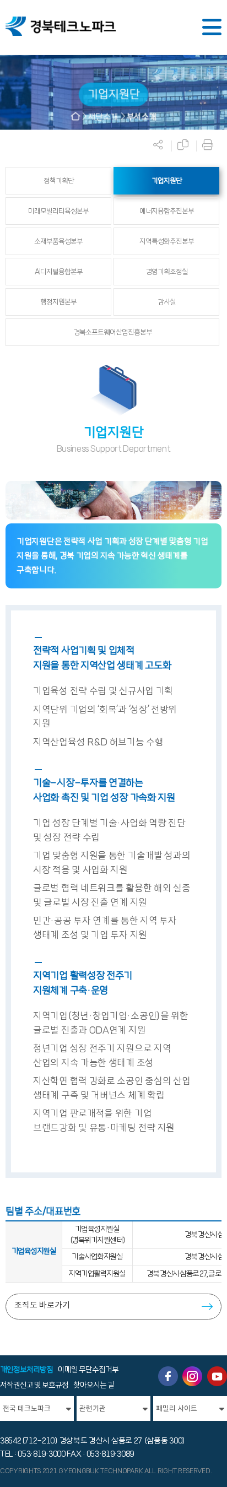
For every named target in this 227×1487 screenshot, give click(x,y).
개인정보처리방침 (26, 1369)
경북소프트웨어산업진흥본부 (112, 332)
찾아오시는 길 (93, 1385)
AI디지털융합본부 (59, 271)
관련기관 (92, 1408)
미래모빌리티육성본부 (58, 211)
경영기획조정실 (166, 271)
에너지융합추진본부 (166, 211)
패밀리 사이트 (176, 1408)
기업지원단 (167, 181)
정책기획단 (59, 181)
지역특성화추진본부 (166, 241)
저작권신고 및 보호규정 (34, 1385)
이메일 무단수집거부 (88, 1369)
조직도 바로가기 (42, 1305)
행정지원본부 (58, 302)
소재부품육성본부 (58, 241)
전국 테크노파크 (27, 1408)
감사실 (167, 302)
